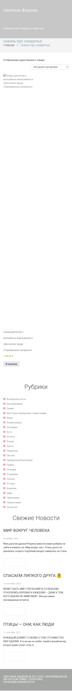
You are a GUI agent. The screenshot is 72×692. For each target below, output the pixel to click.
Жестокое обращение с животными (26, 413)
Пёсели (11, 455)
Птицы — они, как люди (28, 624)
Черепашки (13, 497)
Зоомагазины (14, 422)
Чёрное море (14, 502)
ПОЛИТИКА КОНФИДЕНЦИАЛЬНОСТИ (22, 680)
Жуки (10, 418)
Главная (8, 45)
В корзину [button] (11, 364)
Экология (12, 507)
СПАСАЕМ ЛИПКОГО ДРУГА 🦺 (32, 575)
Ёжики (10, 408)
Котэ (9, 432)
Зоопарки (12, 427)
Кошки (10, 441)
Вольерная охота (16, 399)
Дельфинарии (15, 403)
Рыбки (10, 465)
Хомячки (11, 488)
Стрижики (12, 474)
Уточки (11, 483)
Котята (11, 436)
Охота (10, 446)
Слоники (11, 469)
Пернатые (12, 450)
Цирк (9, 493)
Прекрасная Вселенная (19, 460)
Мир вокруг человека (26, 530)
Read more (14, 562)
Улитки (11, 479)
